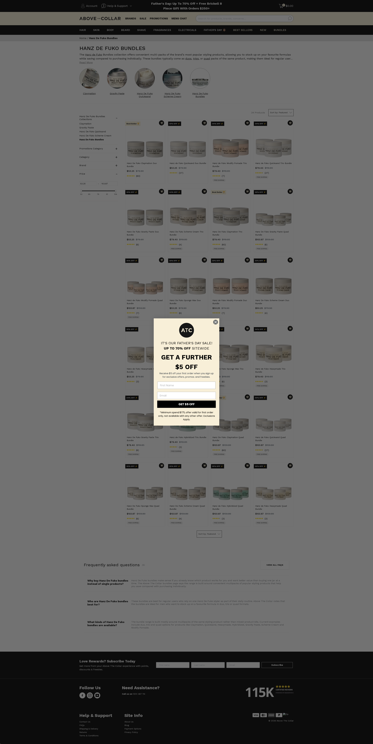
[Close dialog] (215, 322)
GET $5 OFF (186, 404)
